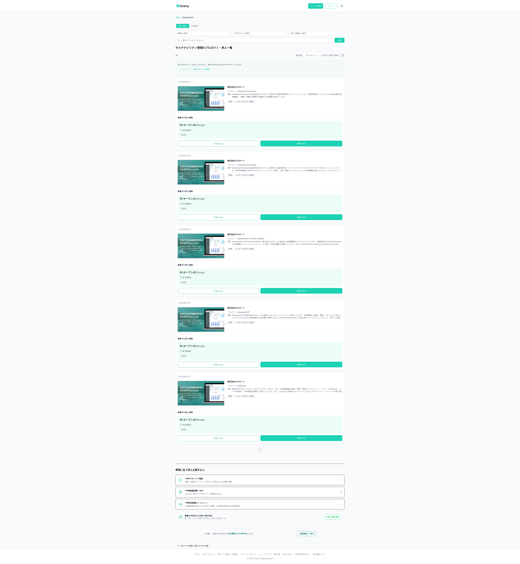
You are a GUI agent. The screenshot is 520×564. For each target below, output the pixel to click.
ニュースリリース (265, 554)
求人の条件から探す (298, 33)
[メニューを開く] (341, 6)
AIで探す (194, 26)
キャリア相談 (315, 6)
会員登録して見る (307, 533)
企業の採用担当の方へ (302, 554)
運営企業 (277, 554)
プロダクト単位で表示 (330, 55)
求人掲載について (319, 554)
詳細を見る (301, 143)
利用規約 (235, 554)
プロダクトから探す (242, 33)
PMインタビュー (209, 554)
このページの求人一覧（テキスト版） (195, 545)
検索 (339, 40)
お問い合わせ (287, 554)
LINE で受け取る (332, 517)
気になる (219, 143)
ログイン (331, 6)
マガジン (197, 554)
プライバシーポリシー (248, 554)
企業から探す (182, 33)
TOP (177, 17)
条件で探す (182, 26)
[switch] (342, 55)
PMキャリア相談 (223, 554)
